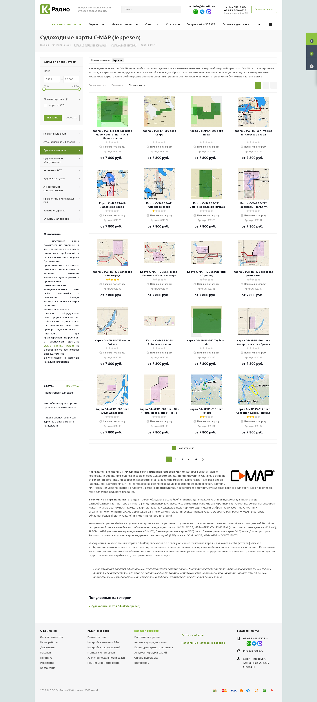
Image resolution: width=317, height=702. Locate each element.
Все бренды (142, 662)
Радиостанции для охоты (59, 392)
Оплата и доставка (146, 657)
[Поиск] (176, 9)
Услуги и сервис (98, 630)
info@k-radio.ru (204, 6)
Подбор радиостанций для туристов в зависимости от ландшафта (60, 421)
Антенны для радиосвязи (150, 642)
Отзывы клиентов (51, 637)
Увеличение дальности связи (106, 657)
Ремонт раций (96, 637)
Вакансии (46, 652)
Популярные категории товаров (203, 643)
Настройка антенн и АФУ (103, 642)
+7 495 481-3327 (235, 7)
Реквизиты (47, 662)
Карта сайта (47, 668)
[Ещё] (258, 24)
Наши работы (49, 642)
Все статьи (72, 386)
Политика (46, 657)
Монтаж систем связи (101, 652)
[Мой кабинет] (270, 24)
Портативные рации (147, 637)
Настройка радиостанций (103, 647)
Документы (47, 647)
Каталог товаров (146, 630)
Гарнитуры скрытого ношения (153, 647)
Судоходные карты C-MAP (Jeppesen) (115, 606)
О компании (48, 630)
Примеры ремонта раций (103, 662)
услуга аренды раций (59, 345)
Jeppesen (118, 60)
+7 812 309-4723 (235, 10)
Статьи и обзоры (192, 635)
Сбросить (71, 117)
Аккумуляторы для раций (150, 652)
